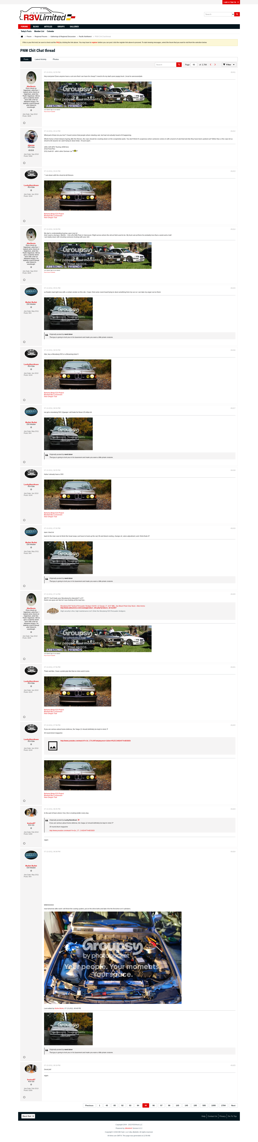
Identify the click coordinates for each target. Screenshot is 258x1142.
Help (203, 1116)
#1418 (233, 470)
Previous (89, 1105)
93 (130, 1105)
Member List (39, 31)
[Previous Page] (210, 64)
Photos (56, 59)
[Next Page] (214, 64)
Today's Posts (26, 31)
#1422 (233, 725)
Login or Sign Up (230, 2)
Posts (26, 59)
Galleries (74, 26)
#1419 (233, 528)
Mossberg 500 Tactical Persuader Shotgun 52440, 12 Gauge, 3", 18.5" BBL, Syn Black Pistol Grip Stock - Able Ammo (102, 606)
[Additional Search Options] (232, 14)
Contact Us (212, 1116)
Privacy (222, 1116)
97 (161, 1105)
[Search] (237, 14)
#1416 (233, 350)
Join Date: (26, 114)
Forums (24, 26)
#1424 (233, 852)
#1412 (233, 131)
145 (186, 1105)
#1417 (233, 408)
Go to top (232, 1116)
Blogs (36, 26)
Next (233, 1105)
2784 (223, 1105)
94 (138, 1105)
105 (177, 1105)
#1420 (233, 594)
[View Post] (78, 820)
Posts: (25, 116)
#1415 (233, 288)
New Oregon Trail (50, 217)
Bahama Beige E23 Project (54, 214)
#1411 (233, 72)
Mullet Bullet (59, 1008)
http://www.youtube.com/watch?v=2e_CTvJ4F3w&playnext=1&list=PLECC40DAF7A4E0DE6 (95, 741)
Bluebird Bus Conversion (53, 216)
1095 (213, 1105)
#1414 (233, 229)
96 (154, 1105)
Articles (48, 26)
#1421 (233, 667)
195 (195, 1105)
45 (107, 1105)
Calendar (50, 31)
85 (115, 1105)
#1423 (233, 809)
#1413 (233, 171)
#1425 (233, 1065)
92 (122, 1105)
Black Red (27, 1116)
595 (204, 1105)
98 (169, 1105)
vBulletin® (128, 1128)
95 (146, 1105)
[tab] (26, 59)
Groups (61, 26)
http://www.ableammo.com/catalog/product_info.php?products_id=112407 (88, 608)
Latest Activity (40, 59)
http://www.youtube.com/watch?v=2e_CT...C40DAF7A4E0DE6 (72, 830)
